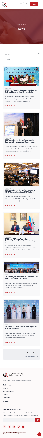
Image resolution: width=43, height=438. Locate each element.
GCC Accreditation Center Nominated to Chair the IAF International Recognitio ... (20, 141)
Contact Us (6, 405)
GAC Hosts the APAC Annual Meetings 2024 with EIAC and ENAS (21, 327)
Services (5, 388)
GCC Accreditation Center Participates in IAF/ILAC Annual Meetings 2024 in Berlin (20, 191)
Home (18, 24)
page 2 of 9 (19, 352)
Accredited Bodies (8, 391)
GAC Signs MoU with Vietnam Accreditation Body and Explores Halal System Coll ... (21, 91)
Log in (34, 4)
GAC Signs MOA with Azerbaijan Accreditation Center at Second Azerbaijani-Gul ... (21, 241)
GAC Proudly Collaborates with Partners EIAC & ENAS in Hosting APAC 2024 (21, 277)
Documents (6, 397)
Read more (8, 105)
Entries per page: (30, 356)
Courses (5, 394)
